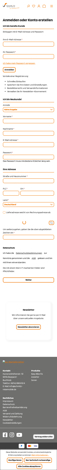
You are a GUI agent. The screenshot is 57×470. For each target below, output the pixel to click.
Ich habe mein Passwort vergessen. (19, 63)
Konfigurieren (15, 460)
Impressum (8, 401)
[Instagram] (12, 435)
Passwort (8, 152)
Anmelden (9, 69)
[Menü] (51, 6)
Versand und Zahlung (13, 413)
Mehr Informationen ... (40, 455)
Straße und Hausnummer (15, 176)
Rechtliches (8, 398)
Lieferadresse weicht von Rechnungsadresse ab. (28, 212)
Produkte (35, 370)
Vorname (8, 116)
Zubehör (35, 377)
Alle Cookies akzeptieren (29, 466)
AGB (34, 258)
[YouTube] (19, 435)
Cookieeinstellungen (12, 423)
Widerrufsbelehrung (12, 416)
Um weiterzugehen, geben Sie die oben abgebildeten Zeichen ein (27, 231)
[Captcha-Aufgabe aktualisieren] (51, 223)
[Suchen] (28, 6)
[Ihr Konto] (39, 6)
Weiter (28, 280)
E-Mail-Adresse (10, 140)
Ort (22, 188)
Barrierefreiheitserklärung (14, 407)
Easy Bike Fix (37, 374)
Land (6, 200)
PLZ (5, 188)
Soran (34, 380)
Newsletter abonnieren (28, 327)
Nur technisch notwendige (38, 460)
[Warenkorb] (44, 6)
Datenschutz (9, 404)
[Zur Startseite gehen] (11, 6)
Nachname (8, 128)
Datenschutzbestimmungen (29, 253)
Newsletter (8, 419)
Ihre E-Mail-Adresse (12, 39)
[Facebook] (5, 435)
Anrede (6, 105)
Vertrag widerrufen (44, 436)
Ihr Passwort (9, 52)
